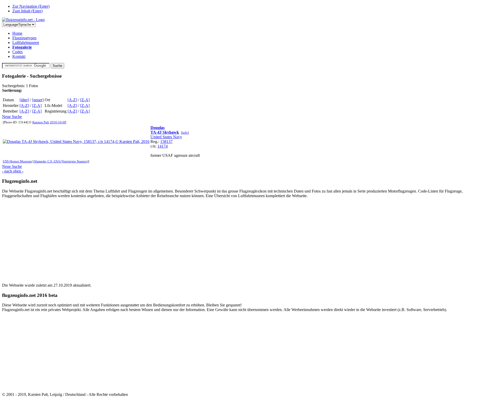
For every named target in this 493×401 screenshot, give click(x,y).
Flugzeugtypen (24, 38)
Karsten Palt (40, 122)
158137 (166, 141)
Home (17, 33)
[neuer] (38, 100)
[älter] (24, 100)
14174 (162, 146)
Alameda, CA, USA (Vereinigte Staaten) (61, 161)
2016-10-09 (58, 122)
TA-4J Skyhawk (164, 132)
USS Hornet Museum (17, 161)
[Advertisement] (156, 238)
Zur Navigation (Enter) (31, 6)
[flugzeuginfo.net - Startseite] (23, 19)
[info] (185, 132)
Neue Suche (12, 116)
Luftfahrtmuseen (25, 42)
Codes (17, 52)
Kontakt (18, 56)
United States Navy (166, 137)
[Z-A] (85, 100)
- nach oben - (12, 171)
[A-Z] (72, 100)
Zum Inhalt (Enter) (27, 11)
